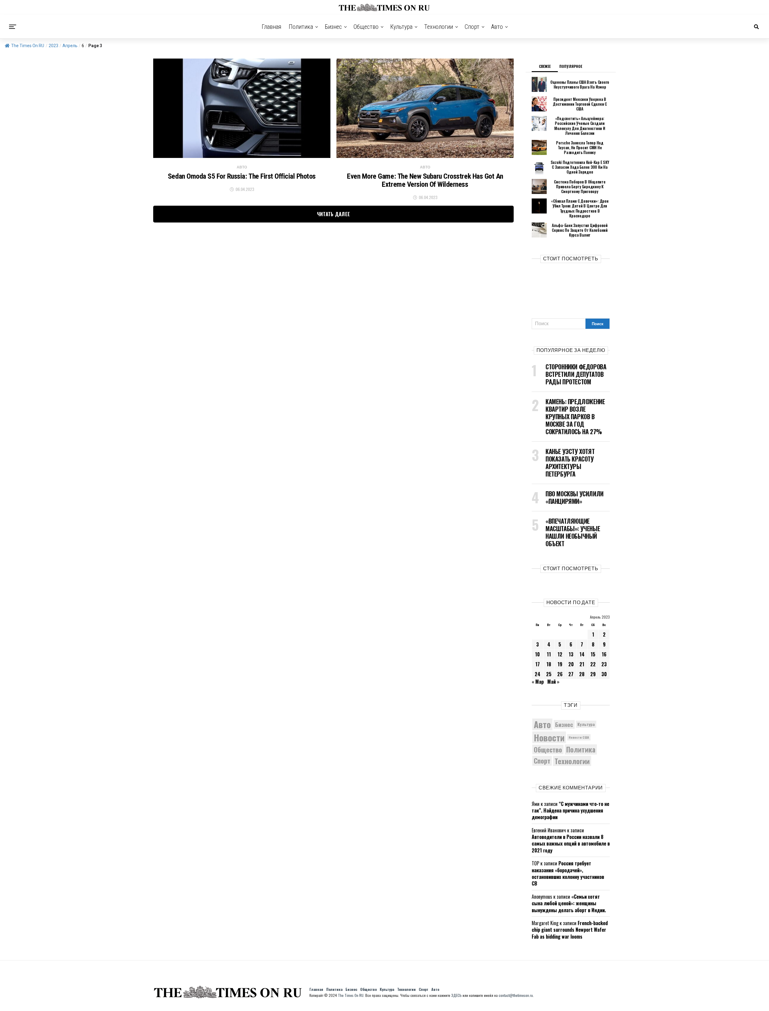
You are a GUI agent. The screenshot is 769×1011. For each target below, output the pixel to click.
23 (604, 664)
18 (548, 664)
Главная (271, 26)
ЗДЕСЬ (456, 995)
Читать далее (333, 214)
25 (549, 674)
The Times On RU (27, 45)
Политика (301, 26)
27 (570, 674)
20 (571, 664)
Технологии (438, 26)
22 (593, 664)
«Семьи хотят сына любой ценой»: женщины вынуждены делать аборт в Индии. (569, 903)
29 (593, 674)
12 (560, 654)
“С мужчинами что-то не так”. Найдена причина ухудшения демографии (570, 810)
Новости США (579, 737)
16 (604, 654)
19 (560, 664)
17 (537, 664)
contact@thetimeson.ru (516, 995)
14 (582, 654)
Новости (549, 737)
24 (537, 674)
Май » (553, 681)
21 (581, 664)
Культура (401, 26)
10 (537, 654)
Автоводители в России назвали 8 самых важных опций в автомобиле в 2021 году (571, 843)
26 (560, 674)
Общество (366, 26)
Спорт (472, 26)
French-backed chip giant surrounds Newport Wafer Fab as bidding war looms (570, 929)
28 (582, 674)
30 (604, 674)
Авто (497, 26)
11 (549, 654)
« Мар (538, 681)
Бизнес (333, 26)
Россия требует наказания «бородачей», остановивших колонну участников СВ (568, 873)
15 (593, 654)
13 (571, 654)
